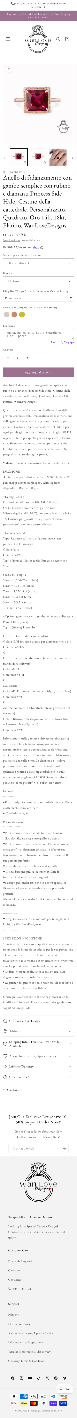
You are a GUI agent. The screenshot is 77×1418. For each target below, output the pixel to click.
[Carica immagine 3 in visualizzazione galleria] (58, 157)
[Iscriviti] (64, 1148)
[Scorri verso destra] (72, 158)
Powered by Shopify (52, 1410)
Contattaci (14, 1279)
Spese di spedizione (11, 240)
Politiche (13, 1314)
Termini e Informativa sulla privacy (29, 1351)
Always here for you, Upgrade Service (31, 1333)
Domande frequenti (20, 1261)
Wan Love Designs (32, 1410)
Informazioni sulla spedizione (25, 1342)
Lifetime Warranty (19, 1324)
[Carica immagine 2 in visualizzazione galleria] (38, 157)
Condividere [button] (14, 1090)
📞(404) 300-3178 (19, 1289)
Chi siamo (14, 1270)
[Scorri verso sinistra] (4, 158)
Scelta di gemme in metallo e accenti (22, 255)
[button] (8, 39)
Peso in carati (10, 273)
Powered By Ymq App (62, 342)
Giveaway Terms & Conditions (27, 1361)
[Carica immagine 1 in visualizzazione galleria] (19, 157)
